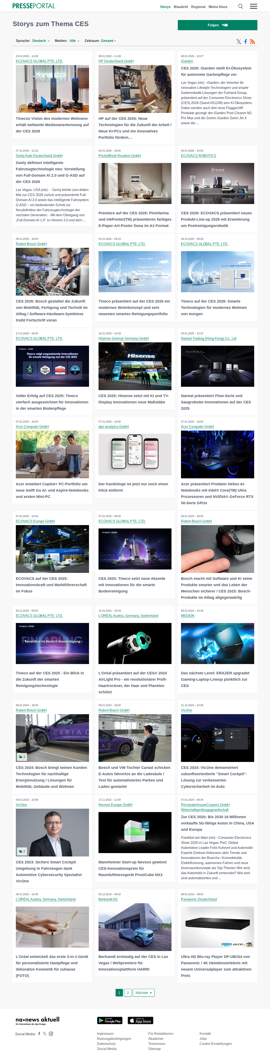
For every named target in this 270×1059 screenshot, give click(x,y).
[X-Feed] (239, 41)
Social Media (107, 1049)
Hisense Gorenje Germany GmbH (124, 338)
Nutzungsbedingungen (114, 1038)
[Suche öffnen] (240, 6)
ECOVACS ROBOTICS (198, 155)
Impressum (105, 1033)
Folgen (213, 25)
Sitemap (154, 1049)
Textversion (156, 1044)
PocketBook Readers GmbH (120, 155)
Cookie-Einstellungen (216, 1044)
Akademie (155, 1038)
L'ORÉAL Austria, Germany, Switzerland (128, 616)
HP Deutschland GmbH (116, 61)
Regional (198, 7)
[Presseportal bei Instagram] (49, 1033)
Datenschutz (106, 1044)
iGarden (187, 61)
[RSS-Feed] (252, 41)
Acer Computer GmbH (32, 426)
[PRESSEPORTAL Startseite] (34, 6)
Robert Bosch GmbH (31, 244)
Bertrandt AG (108, 899)
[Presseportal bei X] (43, 1034)
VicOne (186, 710)
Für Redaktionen (160, 1033)
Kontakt (205, 1033)
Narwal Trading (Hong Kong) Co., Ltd (208, 338)
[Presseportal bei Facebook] (38, 1034)
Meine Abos (218, 7)
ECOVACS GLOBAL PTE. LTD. (39, 61)
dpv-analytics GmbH (114, 426)
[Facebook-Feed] (245, 41)
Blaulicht (181, 7)
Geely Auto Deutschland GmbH (39, 155)
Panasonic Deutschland (199, 899)
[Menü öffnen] (253, 6)
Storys (165, 7)
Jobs (203, 1038)
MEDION (187, 616)
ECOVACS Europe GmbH (35, 521)
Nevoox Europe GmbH (115, 805)
